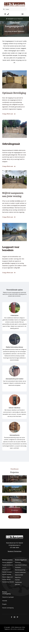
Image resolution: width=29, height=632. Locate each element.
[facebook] (11, 617)
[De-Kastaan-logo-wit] (14, 536)
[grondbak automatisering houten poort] (14, 422)
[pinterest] (17, 617)
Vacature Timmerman (14, 551)
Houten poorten (7, 560)
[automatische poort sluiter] (14, 366)
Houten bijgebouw (21, 560)
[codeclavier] (14, 303)
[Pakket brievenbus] (14, 334)
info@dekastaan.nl (14, 545)
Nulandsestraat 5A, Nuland (14, 543)
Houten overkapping (6, 593)
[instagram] (14, 617)
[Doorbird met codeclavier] (14, 395)
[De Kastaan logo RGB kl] (14, 3)
